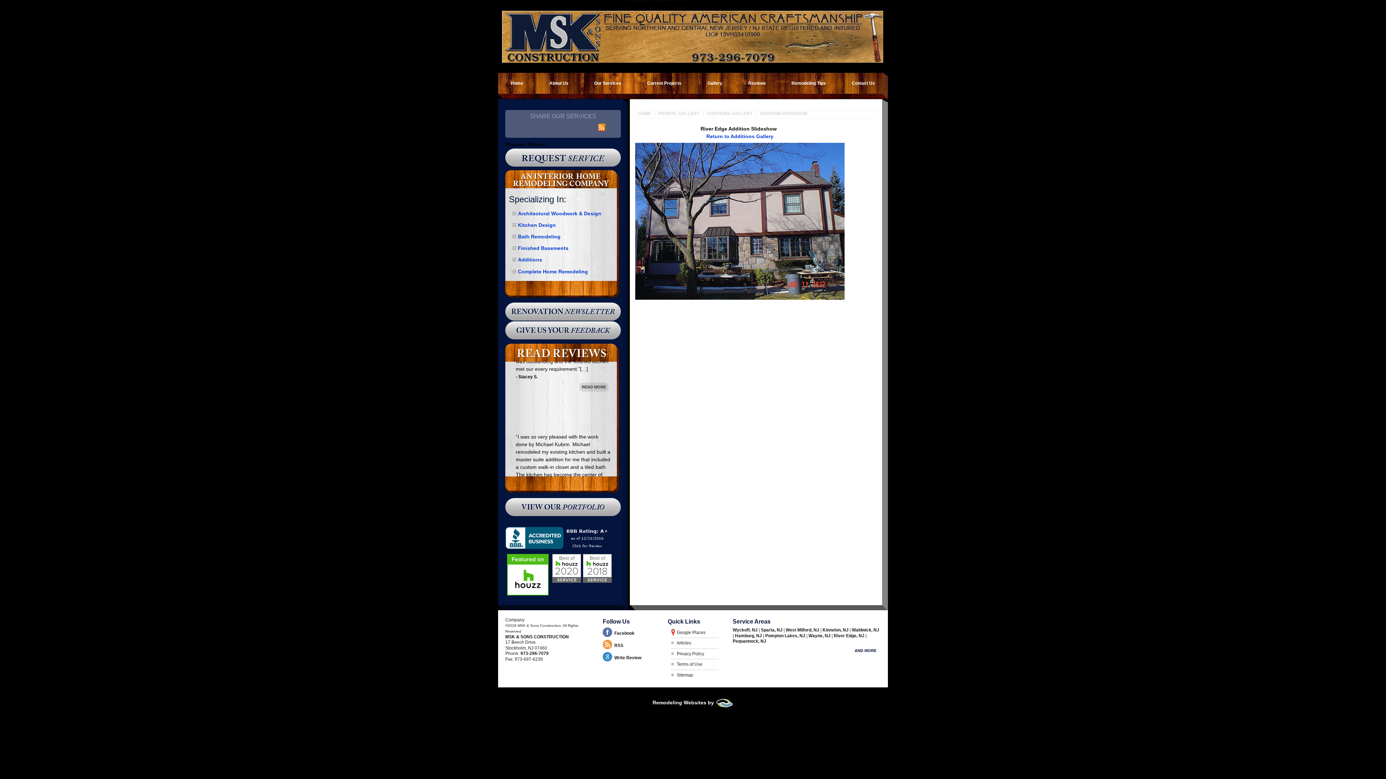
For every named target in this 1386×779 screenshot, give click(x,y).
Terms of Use (689, 664)
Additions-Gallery (730, 113)
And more (865, 650)
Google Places (691, 632)
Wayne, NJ (820, 635)
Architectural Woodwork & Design (559, 213)
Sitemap (685, 675)
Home (644, 113)
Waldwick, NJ (865, 630)
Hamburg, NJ (749, 635)
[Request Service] (563, 158)
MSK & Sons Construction (537, 636)
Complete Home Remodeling (553, 271)
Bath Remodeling (539, 236)
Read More (594, 447)
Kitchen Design (537, 225)
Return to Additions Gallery (739, 136)
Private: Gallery (678, 113)
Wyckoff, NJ (746, 630)
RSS (618, 645)
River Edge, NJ (850, 635)
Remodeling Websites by (684, 702)
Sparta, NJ (772, 630)
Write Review (627, 657)
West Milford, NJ (803, 630)
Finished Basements (543, 248)
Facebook (624, 633)
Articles (684, 643)
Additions (530, 260)
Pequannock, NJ (749, 641)
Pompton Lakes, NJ (785, 635)
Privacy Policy (690, 653)
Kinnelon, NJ (836, 630)
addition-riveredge (784, 113)
